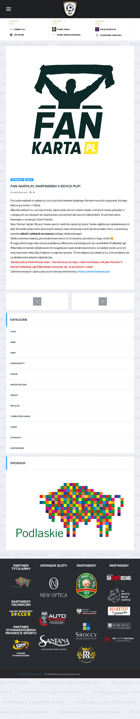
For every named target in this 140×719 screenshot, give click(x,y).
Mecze (14, 374)
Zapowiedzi (17, 448)
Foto (13, 331)
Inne (12, 342)
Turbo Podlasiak (20, 416)
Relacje (14, 405)
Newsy (14, 395)
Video (13, 427)
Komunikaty (17, 363)
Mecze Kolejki (18, 384)
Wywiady (15, 437)
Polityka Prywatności (30, 674)
